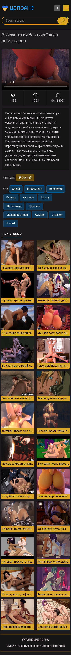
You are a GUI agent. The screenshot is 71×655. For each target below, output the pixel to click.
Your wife (28, 197)
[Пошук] (62, 20)
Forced (10, 223)
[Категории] (66, 8)
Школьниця (34, 189)
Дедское (34, 206)
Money (45, 197)
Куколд (40, 214)
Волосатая (55, 189)
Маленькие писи (17, 214)
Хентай (26, 177)
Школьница (13, 206)
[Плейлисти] (57, 8)
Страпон (57, 214)
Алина (16, 189)
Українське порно (35, 639)
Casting (11, 197)
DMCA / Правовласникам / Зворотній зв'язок (35, 645)
